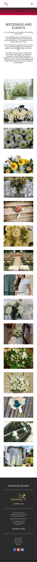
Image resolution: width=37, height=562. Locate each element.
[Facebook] (14, 549)
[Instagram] (22, 549)
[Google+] (18, 549)
